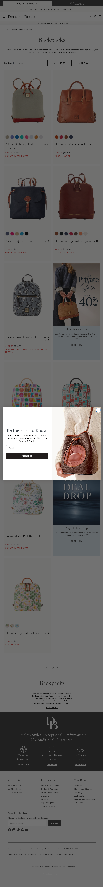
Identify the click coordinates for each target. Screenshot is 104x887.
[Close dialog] (97, 410)
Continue (26, 456)
